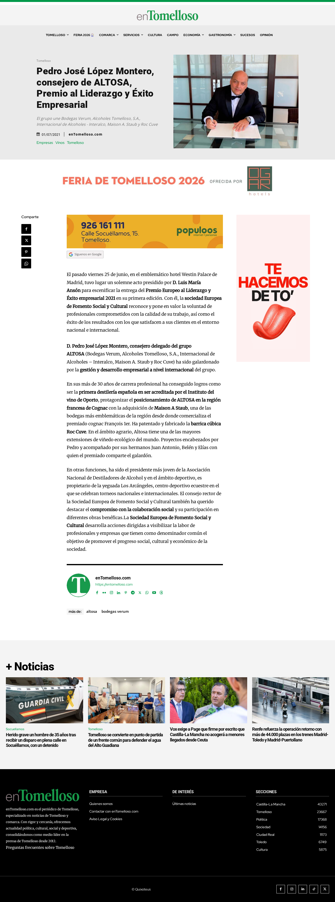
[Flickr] (104, 591)
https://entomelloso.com (114, 584)
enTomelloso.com (86, 134)
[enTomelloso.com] (78, 585)
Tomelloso (44, 61)
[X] (26, 240)
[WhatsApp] (26, 263)
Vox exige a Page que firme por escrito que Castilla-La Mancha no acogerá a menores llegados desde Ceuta (207, 734)
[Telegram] (133, 591)
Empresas (45, 143)
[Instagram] (111, 591)
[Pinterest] (26, 252)
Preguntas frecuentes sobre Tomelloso (40, 847)
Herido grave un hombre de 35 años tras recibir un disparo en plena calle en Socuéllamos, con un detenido (41, 740)
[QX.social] (273, 360)
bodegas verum (115, 611)
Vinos (59, 143)
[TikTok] (313, 889)
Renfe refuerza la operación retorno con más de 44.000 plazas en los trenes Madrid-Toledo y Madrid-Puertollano (290, 734)
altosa (91, 611)
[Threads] (161, 591)
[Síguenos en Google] (85, 263)
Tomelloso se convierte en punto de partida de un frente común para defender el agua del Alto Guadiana (125, 740)
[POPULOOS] (145, 247)
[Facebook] (26, 229)
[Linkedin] (118, 591)
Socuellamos (15, 729)
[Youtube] (154, 591)
